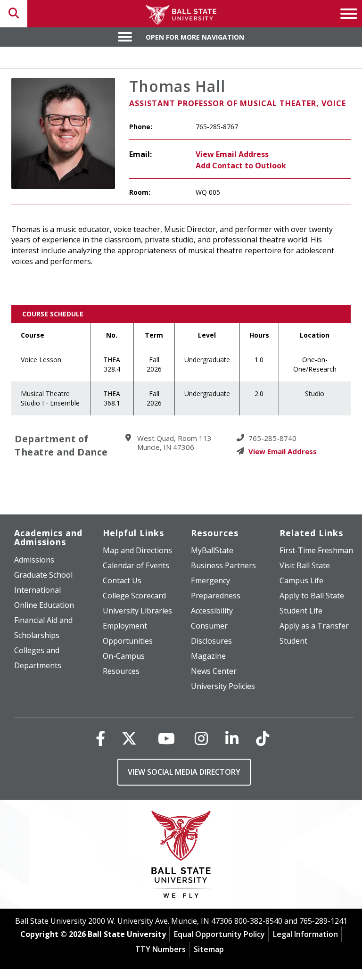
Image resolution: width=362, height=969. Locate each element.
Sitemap (209, 949)
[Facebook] (100, 738)
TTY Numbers (160, 949)
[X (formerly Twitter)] (129, 738)
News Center (214, 671)
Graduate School (43, 575)
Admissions (34, 560)
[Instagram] (201, 738)
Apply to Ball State (312, 595)
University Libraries (137, 610)
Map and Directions (137, 550)
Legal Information (305, 934)
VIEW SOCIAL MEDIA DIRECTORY (184, 772)
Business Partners (223, 565)
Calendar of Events (136, 565)
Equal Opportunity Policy (219, 934)
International (37, 590)
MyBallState (212, 550)
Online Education (44, 605)
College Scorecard (134, 595)
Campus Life (301, 580)
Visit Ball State (305, 565)
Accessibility (212, 610)
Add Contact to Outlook (241, 165)
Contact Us (122, 580)
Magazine (208, 656)
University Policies (223, 686)
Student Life (301, 610)
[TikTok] (262, 738)
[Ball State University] (181, 856)
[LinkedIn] (232, 738)
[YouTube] (166, 738)
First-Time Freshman (316, 550)
